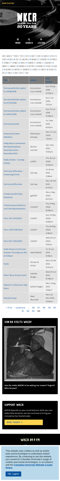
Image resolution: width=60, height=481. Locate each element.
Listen (41, 42)
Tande (6, 264)
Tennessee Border (11, 124)
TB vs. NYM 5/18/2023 (13, 230)
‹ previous (20, 307)
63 (33, 311)
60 (54, 307)
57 (38, 307)
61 (23, 311)
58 (44, 307)
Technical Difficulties (13, 184)
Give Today (13, 422)
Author (33, 80)
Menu (17, 42)
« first (9, 307)
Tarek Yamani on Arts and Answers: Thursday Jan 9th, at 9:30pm (15, 252)
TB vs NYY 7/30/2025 (13, 241)
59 (49, 307)
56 (33, 307)
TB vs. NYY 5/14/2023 (13, 218)
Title (6, 80)
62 (28, 311)
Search (29, 42)
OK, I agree (13, 474)
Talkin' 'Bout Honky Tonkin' (15, 275)
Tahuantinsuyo (10, 298)
